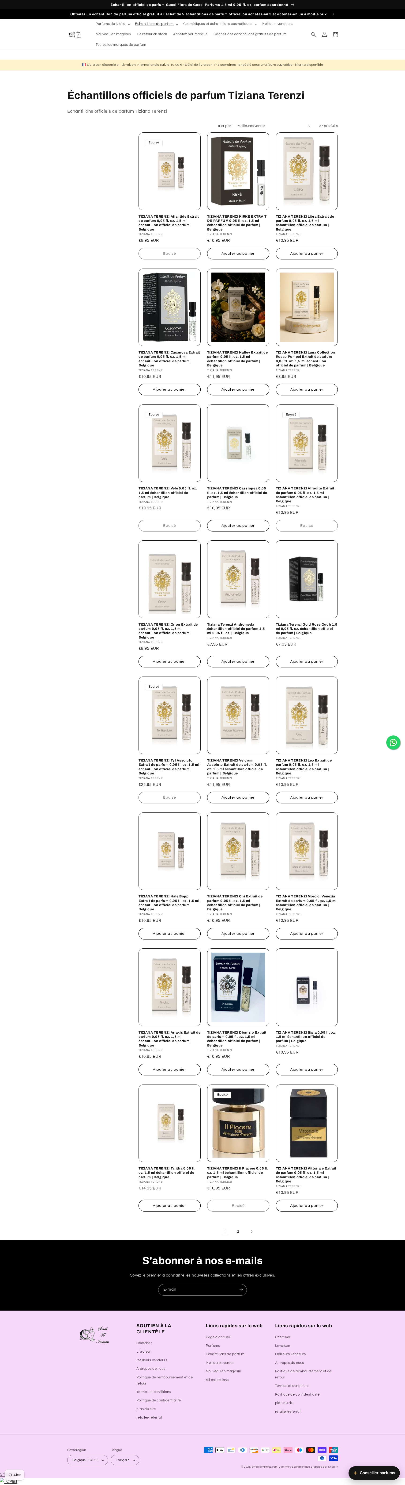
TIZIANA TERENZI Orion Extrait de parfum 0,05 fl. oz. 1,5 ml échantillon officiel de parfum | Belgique (168, 631)
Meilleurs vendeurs (151, 1360)
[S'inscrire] (241, 1290)
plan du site (146, 1409)
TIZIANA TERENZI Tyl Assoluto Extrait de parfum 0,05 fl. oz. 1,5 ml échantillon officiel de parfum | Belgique (169, 766)
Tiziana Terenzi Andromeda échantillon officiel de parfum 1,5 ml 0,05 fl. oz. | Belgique (236, 629)
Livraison (143, 1351)
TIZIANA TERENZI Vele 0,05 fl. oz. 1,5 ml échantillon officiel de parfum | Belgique (168, 492)
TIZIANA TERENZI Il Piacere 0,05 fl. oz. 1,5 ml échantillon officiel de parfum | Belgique (237, 1172)
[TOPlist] (8, 1481)
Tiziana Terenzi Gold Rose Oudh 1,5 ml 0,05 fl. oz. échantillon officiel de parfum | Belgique (307, 629)
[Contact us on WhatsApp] (393, 742)
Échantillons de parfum (225, 1354)
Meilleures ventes (220, 1363)
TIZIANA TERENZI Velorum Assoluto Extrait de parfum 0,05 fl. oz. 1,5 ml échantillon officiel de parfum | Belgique (237, 766)
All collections (217, 1380)
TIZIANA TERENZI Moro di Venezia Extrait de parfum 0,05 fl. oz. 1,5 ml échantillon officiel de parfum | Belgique (306, 902)
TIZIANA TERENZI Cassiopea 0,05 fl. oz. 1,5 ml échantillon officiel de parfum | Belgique (237, 492)
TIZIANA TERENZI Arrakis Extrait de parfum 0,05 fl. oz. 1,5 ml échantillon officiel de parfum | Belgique (169, 1039)
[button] (112, 24)
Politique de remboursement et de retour (164, 1380)
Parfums (213, 1345)
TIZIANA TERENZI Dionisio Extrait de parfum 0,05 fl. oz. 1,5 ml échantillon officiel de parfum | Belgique (236, 1039)
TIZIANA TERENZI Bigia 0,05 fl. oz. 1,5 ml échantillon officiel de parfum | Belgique (306, 1037)
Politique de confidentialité (158, 1400)
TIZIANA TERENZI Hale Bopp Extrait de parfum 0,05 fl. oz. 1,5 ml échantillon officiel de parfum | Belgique (169, 902)
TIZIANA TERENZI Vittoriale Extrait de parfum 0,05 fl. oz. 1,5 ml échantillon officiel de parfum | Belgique (306, 1174)
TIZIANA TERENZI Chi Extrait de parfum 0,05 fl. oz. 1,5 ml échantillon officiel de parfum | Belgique (235, 902)
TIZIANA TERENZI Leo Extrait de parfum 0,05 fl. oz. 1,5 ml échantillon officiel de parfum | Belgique (304, 766)
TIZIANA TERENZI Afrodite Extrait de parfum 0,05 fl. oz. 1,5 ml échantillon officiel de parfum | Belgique (305, 494)
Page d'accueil (218, 1337)
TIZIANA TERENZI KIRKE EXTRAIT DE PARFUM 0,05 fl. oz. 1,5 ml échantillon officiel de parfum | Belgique (237, 223)
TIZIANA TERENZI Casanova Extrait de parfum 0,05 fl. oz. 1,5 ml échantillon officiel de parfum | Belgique (169, 358)
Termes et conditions (153, 1392)
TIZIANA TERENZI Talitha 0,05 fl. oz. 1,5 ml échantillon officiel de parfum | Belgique (167, 1172)
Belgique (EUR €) (85, 1460)
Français (122, 1460)
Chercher (144, 1343)
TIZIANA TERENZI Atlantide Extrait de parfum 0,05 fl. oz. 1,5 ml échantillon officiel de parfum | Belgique (169, 223)
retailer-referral (149, 1417)
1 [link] (225, 1231)
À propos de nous (150, 1368)
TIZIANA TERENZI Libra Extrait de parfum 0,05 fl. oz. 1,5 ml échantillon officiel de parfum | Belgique (305, 223)
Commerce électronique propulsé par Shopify (308, 1467)
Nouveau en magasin (223, 1371)
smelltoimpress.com (265, 1467)
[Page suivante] (251, 1231)
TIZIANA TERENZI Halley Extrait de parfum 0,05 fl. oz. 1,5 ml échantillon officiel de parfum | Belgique (237, 358)
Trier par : (225, 126)
